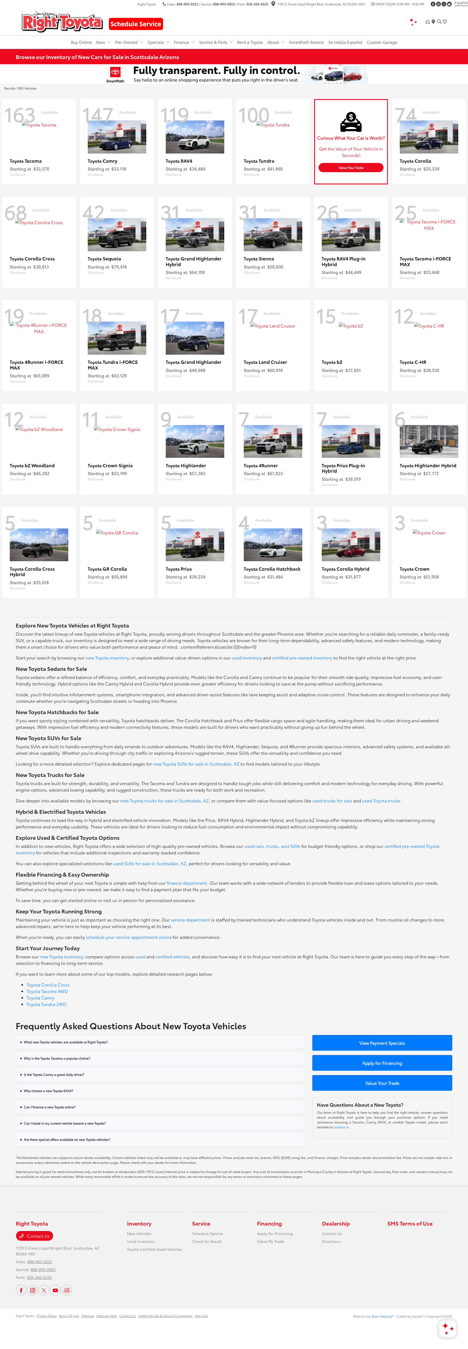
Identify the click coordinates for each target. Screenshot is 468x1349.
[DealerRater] (66, 1290)
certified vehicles (172, 956)
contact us (341, 1127)
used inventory (247, 657)
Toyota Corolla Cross (48, 984)
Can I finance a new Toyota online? (50, 1107)
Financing (269, 1223)
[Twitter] (443, 4)
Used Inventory (140, 1241)
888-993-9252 (187, 4)
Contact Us (38, 1236)
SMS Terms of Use (410, 1223)
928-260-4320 (257, 4)
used (140, 956)
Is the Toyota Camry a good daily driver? (54, 1074)
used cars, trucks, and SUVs (272, 846)
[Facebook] (433, 4)
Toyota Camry (40, 997)
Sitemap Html (106, 1315)
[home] (429, 21)
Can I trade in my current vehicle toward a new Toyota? (65, 1123)
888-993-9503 (224, 4)
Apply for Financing (382, 1063)
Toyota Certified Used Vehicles (154, 1249)
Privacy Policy (47, 1315)
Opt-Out (201, 1315)
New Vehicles (139, 1233)
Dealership (336, 1223)
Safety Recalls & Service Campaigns (165, 1315)
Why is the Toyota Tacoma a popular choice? (57, 1058)
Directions (331, 1241)
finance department (187, 883)
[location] (273, 4)
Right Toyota (25, 1315)
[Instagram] (438, 4)
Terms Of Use (69, 1315)
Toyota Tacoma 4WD (47, 991)
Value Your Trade (351, 167)
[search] (439, 21)
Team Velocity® (382, 1316)
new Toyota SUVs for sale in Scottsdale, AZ (196, 763)
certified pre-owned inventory (302, 657)
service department (190, 919)
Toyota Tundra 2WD (46, 1004)
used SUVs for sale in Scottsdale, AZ (149, 863)
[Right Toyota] (62, 21)
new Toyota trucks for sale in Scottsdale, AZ (164, 800)
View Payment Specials (382, 1043)
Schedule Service (207, 1233)
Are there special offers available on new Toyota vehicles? (67, 1139)
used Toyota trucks (381, 800)
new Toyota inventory (107, 657)
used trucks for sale (332, 800)
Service (201, 1223)
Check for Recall (206, 1241)
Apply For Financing (275, 1233)
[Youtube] (449, 4)
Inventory (139, 1223)
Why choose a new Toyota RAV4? (48, 1090)
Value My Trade (270, 1241)
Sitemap (87, 1315)
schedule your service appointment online (129, 937)
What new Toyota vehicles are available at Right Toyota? (66, 1042)
